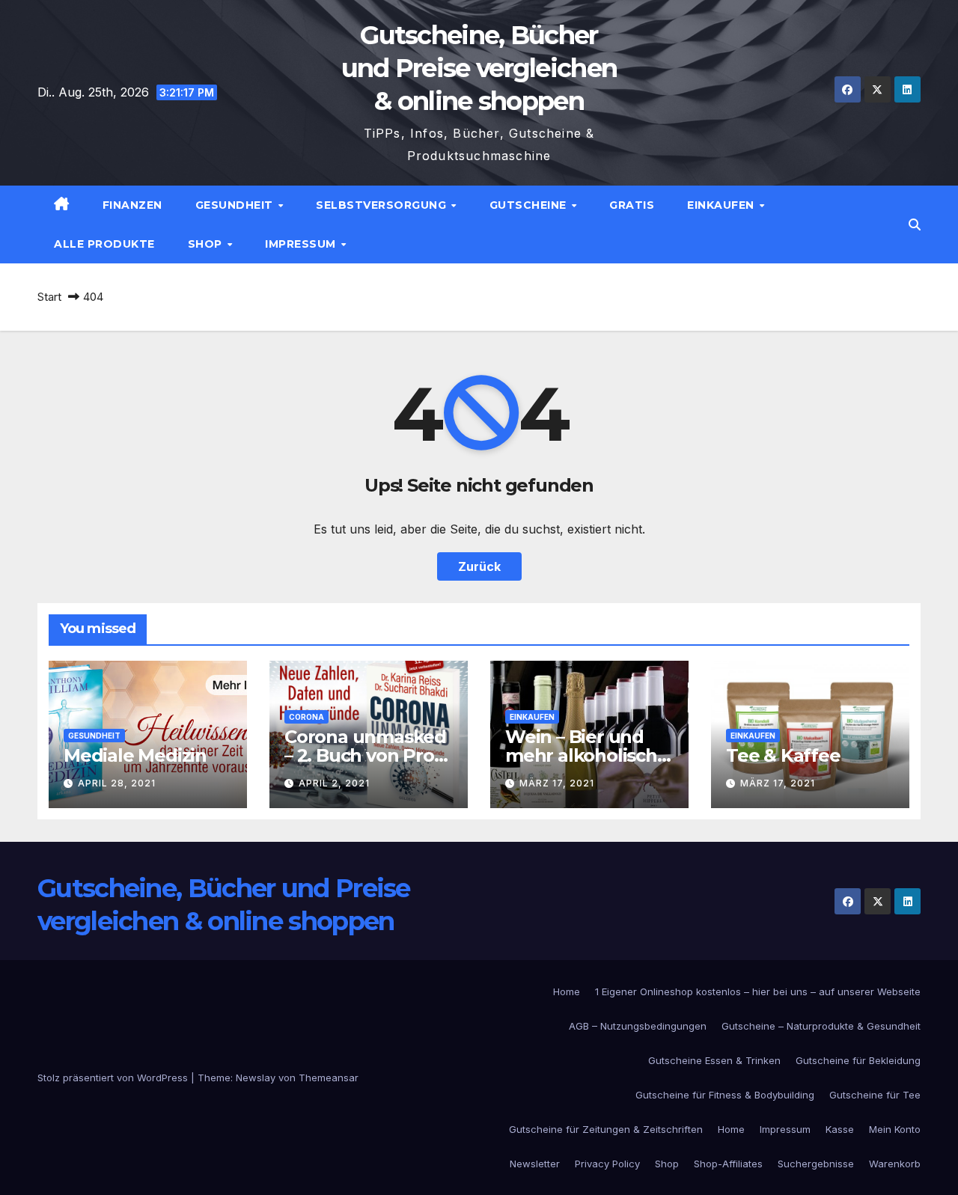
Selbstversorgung (383, 205)
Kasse (840, 1129)
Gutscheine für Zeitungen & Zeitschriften (606, 1129)
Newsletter (535, 1164)
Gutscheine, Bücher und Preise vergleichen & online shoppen (479, 68)
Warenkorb (895, 1164)
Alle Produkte (104, 244)
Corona (306, 716)
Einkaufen (722, 205)
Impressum (302, 244)
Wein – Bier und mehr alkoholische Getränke (586, 755)
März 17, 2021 (556, 783)
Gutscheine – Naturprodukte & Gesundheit (821, 1026)
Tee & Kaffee (783, 755)
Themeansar (329, 1078)
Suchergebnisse (816, 1164)
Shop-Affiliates (728, 1164)
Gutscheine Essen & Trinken (714, 1060)
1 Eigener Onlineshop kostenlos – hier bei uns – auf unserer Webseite (758, 991)
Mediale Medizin (135, 755)
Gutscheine (529, 205)
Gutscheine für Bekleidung (858, 1060)
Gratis (631, 205)
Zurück (479, 566)
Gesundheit (236, 205)
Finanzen (132, 205)
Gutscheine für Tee (875, 1095)
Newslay (255, 1078)
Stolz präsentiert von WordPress (114, 1078)
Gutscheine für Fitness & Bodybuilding (724, 1095)
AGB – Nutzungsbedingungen (638, 1026)
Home (566, 991)
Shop (207, 244)
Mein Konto (895, 1129)
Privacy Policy (607, 1164)
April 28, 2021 (117, 783)
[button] (915, 224)
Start (49, 297)
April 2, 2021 (334, 783)
